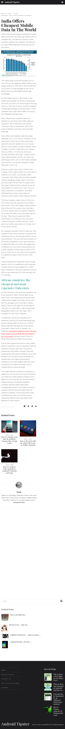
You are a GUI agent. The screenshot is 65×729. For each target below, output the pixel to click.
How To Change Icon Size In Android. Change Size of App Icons (9, 440)
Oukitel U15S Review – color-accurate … (25, 635)
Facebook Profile (19, 502)
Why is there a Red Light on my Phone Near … (58, 677)
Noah (16, 13)
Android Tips (6, 15)
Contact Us (6, 679)
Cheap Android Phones (22, 15)
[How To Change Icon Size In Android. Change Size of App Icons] (9, 426)
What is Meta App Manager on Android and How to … (58, 687)
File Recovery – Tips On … (19, 625)
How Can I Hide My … (18, 615)
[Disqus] (19, 528)
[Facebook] (63, 2)
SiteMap (4, 687)
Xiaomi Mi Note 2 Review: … (21, 642)
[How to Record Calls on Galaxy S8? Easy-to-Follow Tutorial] (28, 428)
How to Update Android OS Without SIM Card (58, 711)
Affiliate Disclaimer (10, 683)
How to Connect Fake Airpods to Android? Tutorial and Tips (9, 470)
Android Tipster (12, 2)
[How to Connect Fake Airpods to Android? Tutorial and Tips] (9, 455)
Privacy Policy (7, 674)
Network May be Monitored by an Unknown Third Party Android (58, 699)
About (3, 670)
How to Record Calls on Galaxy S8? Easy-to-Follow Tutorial (28, 443)
